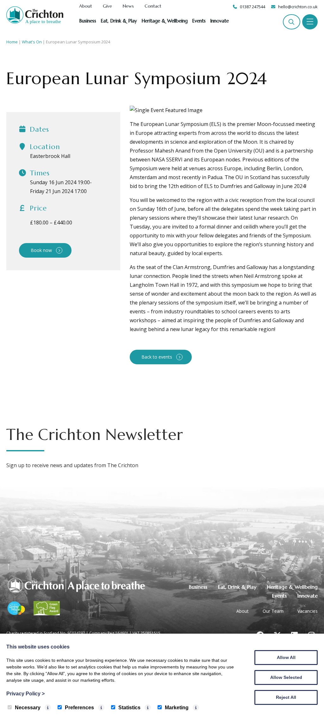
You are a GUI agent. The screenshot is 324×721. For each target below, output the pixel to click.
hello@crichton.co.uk (298, 6)
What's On (32, 42)
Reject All (286, 697)
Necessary (27, 707)
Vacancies (307, 611)
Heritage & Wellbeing (164, 21)
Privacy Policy (25, 693)
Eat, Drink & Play (119, 21)
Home (12, 42)
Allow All (286, 657)
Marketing (177, 707)
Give (107, 6)
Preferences (79, 707)
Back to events (156, 357)
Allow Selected (286, 677)
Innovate (219, 21)
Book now (41, 250)
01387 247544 (252, 6)
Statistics (129, 707)
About (85, 6)
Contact (153, 6)
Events (199, 21)
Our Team (273, 611)
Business (87, 21)
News (128, 6)
